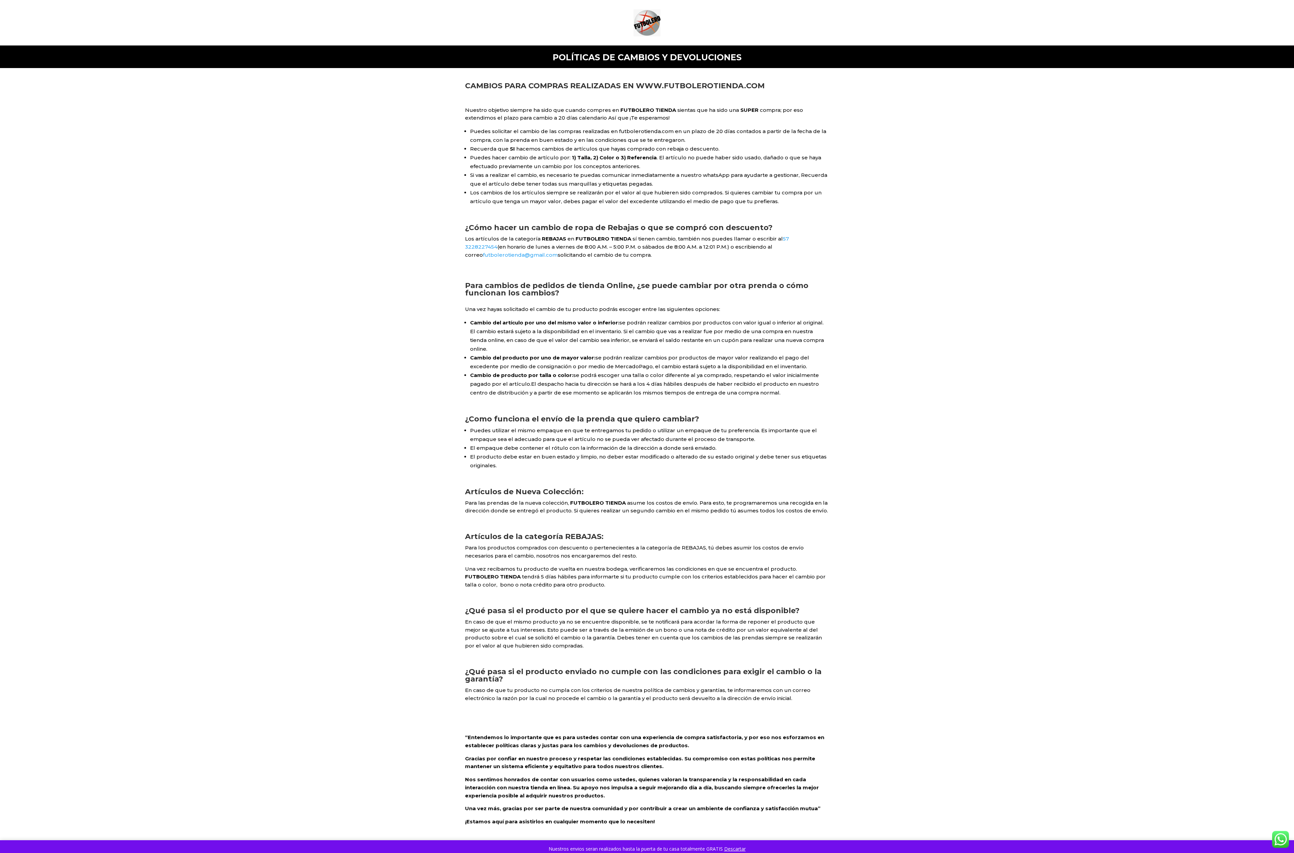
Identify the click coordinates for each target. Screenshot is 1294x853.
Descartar (735, 849)
